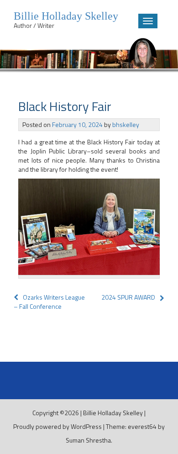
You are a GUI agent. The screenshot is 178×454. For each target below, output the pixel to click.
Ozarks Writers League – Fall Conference (49, 301)
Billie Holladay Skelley (113, 412)
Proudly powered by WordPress (57, 426)
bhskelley (125, 124)
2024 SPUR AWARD (128, 297)
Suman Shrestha (88, 440)
